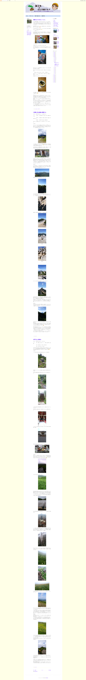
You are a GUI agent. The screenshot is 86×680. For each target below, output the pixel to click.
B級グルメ (55, 21)
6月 (54, 68)
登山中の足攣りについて (58, 38)
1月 (54, 73)
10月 (55, 59)
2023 (54, 55)
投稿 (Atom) (36, 671)
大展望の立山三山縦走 (58, 30)
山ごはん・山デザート (56, 24)
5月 (54, 69)
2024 (54, 54)
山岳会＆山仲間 (55, 25)
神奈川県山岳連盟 (29, 32)
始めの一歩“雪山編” (56, 26)
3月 (54, 71)
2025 (54, 53)
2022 (54, 56)
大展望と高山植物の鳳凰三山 (39, 112)
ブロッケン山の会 (29, 33)
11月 (55, 58)
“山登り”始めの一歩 (56, 22)
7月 (54, 67)
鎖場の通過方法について (58, 46)
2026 (54, 52)
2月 (54, 72)
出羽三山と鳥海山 (37, 339)
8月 (54, 61)
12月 (55, 57)
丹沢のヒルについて (56, 35)
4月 (54, 70)
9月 (54, 60)
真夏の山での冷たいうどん (39, 19)
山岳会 (54, 20)
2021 (54, 74)
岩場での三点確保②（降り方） (58, 42)
